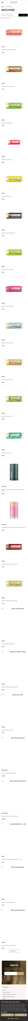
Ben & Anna (4, 486)
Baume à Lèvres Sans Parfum (8, 644)
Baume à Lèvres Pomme (7, 416)
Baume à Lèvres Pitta (6, 453)
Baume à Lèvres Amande (7, 379)
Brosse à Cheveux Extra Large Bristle (10, 816)
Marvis (3, 856)
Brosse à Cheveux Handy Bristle (9, 773)
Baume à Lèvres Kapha (7, 159)
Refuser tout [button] (21, 1014)
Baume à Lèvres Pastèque (7, 306)
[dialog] (14, 1010)
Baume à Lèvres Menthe (7, 123)
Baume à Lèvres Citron (7, 196)
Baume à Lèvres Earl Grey (7, 343)
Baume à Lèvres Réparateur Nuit (9, 945)
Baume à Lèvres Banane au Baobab (9, 600)
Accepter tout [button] (7, 1014)
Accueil (2, 6)
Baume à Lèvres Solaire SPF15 (8, 233)
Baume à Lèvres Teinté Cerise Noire (9, 564)
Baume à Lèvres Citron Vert (8, 269)
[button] (2, 2)
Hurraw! (3, 46)
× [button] (26, 1001)
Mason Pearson (5, 770)
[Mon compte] (24, 2)
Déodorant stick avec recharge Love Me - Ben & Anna (13, 527)
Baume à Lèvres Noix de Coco (8, 86)
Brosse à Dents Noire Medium (8, 902)
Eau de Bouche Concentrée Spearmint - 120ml (12, 859)
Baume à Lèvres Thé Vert (7, 730)
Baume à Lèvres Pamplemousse (9, 49)
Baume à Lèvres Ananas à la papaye (10, 687)
